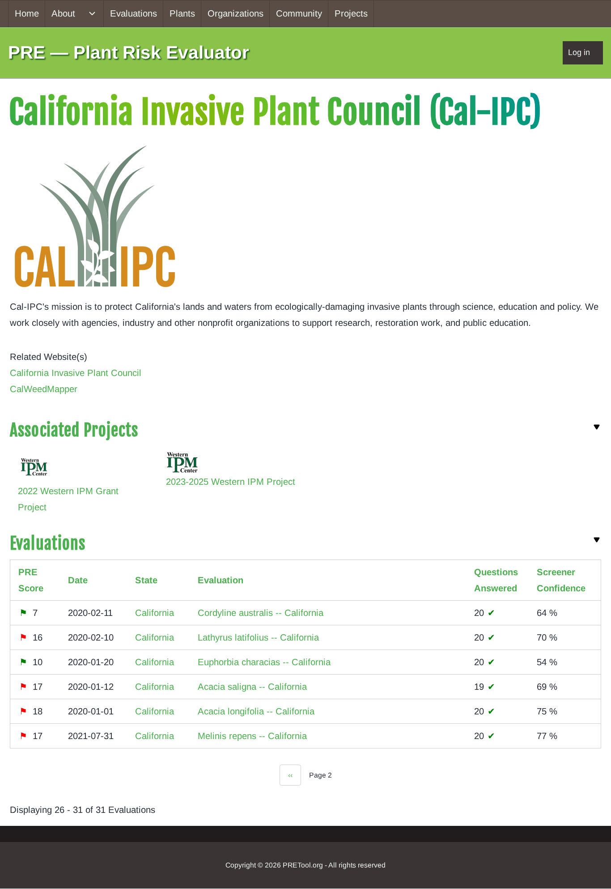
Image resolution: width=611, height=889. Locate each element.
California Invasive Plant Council (75, 373)
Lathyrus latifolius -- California (258, 637)
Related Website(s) (48, 357)
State (146, 580)
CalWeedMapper (43, 389)
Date (78, 580)
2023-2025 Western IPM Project (230, 482)
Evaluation (220, 580)
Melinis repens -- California (252, 736)
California (154, 613)
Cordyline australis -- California (260, 613)
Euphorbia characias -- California (264, 662)
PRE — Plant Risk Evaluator (128, 52)
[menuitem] (26, 13)
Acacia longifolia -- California (256, 711)
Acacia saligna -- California (252, 687)
